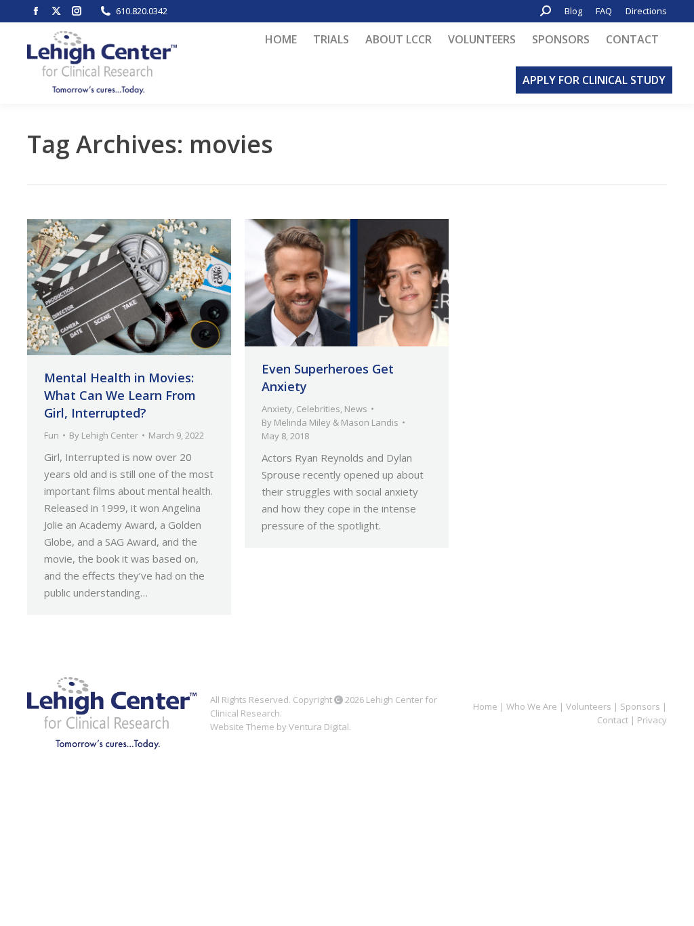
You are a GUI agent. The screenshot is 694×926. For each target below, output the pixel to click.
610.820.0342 (141, 11)
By (103, 435)
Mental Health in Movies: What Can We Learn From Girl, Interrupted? (120, 395)
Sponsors (640, 706)
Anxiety (277, 409)
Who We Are (531, 706)
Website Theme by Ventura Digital (279, 727)
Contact (612, 720)
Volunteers (588, 706)
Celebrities (318, 409)
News (355, 409)
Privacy (652, 720)
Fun (51, 435)
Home (485, 706)
